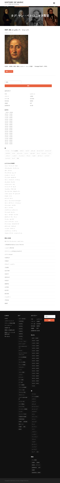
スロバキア (32, 153)
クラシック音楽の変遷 (10, 323)
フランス (28, 155)
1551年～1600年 (8, 131)
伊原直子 (7, 280)
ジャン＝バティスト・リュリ (11, 221)
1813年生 (21, 336)
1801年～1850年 (8, 140)
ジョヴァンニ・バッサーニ (11, 230)
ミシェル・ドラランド (10, 228)
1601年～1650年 (8, 133)
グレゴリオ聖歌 (22, 362)
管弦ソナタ (21, 424)
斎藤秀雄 (7, 283)
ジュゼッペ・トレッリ (10, 175)
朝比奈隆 (7, 293)
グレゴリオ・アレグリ (10, 182)
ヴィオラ (20, 411)
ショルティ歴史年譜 (9, 248)
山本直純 (7, 287)
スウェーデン (20, 153)
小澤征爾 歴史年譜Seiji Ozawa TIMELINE (14, 244)
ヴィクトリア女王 (22, 414)
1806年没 (21, 333)
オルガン (20, 350)
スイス (13, 153)
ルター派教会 (21, 404)
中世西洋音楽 (21, 419)
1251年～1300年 (8, 121)
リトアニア (46, 155)
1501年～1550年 (8, 129)
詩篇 (24, 426)
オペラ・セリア (22, 343)
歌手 (31, 103)
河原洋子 (7, 274)
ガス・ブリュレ (8, 170)
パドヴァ (20, 374)
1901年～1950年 (8, 143)
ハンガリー (14, 155)
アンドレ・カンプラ (9, 219)
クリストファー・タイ (10, 184)
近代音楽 (32, 98)
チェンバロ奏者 (22, 364)
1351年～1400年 (8, 124)
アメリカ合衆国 (14, 150)
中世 (6, 94)
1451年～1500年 (8, 128)
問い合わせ (7, 336)
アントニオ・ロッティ (10, 212)
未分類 (31, 105)
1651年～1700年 (8, 135)
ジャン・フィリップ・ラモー (11, 166)
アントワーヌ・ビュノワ (10, 173)
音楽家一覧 (7, 327)
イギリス (22, 150)
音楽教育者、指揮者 (36, 472)
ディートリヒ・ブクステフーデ (12, 224)
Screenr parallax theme (43, 480)
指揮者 (31, 101)
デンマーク (44, 153)
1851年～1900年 (8, 142)
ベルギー (34, 155)
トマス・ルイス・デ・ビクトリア (12, 193)
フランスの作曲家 (22, 387)
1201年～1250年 (8, 119)
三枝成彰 (7, 267)
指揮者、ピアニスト (36, 465)
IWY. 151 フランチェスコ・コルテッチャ (14, 241)
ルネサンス (32, 94)
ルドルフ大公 (21, 406)
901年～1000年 (9, 112)
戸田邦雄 (7, 300)
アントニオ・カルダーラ (10, 177)
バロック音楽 (21, 372)
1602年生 (21, 328)
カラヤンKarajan (9, 254)
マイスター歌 (21, 401)
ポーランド (40, 155)
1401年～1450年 (8, 126)
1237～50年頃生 (22, 318)
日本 (18, 158)
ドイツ (49, 153)
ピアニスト (21, 377)
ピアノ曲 (20, 382)
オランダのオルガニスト (23, 347)
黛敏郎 (6, 303)
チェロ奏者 (34, 460)
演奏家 (6, 103)
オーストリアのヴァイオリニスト (23, 353)
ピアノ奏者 (21, 379)
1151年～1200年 (8, 117)
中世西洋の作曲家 (22, 416)
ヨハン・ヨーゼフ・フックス (11, 214)
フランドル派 (21, 390)
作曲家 (33, 462)
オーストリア (48, 150)
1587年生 (21, 326)
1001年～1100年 (8, 114)
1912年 (33, 386)
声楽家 (20, 421)
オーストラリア (40, 150)
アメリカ (7, 150)
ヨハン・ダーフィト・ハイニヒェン (13, 203)
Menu (54, 3)
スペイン (26, 153)
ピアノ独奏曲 (21, 384)
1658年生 (21, 331)
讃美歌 (20, 429)
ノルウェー (7, 155)
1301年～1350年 (8, 123)
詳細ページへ (8, 71)
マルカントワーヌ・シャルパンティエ (13, 233)
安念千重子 (7, 270)
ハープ (20, 369)
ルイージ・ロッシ (9, 198)
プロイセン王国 (22, 392)
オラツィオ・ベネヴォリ (10, 226)
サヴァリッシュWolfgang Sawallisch (13, 251)
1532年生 (21, 323)
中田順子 (7, 261)
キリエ (20, 359)
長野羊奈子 (7, 277)
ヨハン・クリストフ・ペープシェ (12, 179)
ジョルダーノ (8, 297)
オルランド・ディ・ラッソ (11, 217)
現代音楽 (7, 101)
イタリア (27, 150)
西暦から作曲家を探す (10, 330)
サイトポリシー (8, 325)
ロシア (13, 158)
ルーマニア (7, 158)
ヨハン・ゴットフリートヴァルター (13, 200)
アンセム (20, 338)
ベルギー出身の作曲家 (23, 398)
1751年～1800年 (8, 138)
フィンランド (22, 155)
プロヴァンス (21, 395)
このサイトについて (9, 320)
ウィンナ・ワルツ (22, 341)
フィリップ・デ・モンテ (10, 186)
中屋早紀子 (7, 257)
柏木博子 (7, 290)
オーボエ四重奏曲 (22, 357)
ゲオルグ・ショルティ (10, 264)
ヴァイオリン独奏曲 (23, 409)
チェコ (38, 153)
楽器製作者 (7, 105)
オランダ (33, 150)
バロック (11, 33)
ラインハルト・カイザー (10, 205)
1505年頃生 (21, 321)
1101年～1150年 (8, 116)
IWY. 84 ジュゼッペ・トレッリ (17, 30)
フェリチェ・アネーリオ (10, 189)
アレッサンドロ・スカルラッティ (12, 191)
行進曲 (20, 426)
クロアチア (7, 153)
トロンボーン (21, 367)
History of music (14, 2)
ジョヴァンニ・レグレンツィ (11, 210)
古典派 (31, 96)
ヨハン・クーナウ (9, 207)
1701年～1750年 (8, 136)
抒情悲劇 (25, 421)
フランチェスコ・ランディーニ (12, 168)
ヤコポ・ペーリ (8, 196)
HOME (6, 318)
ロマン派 (7, 98)
